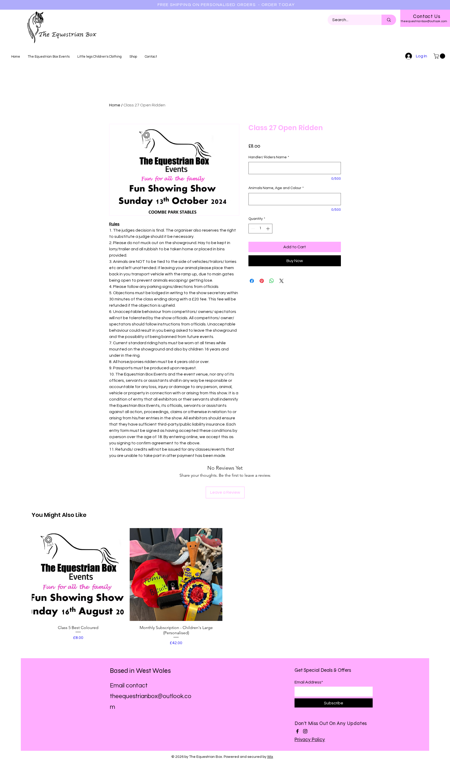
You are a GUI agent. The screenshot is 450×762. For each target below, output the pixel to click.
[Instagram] (305, 731)
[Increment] (268, 228)
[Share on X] (281, 281)
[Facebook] (297, 731)
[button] (440, 56)
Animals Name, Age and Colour (276, 188)
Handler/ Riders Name (268, 157)
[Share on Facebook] (252, 281)
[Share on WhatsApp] (271, 281)
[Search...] (389, 20)
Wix (270, 757)
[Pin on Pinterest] (262, 281)
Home (114, 105)
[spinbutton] (260, 228)
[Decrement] (252, 228)
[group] (225, 587)
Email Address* (309, 682)
